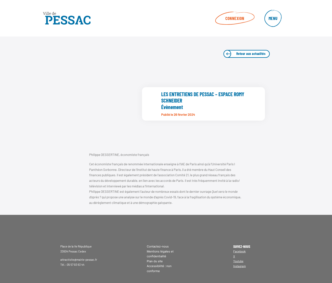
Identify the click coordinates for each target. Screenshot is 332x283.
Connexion (234, 18)
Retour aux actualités (251, 53)
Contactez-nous (158, 246)
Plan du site (155, 261)
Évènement (172, 107)
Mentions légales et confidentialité (160, 254)
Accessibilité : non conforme (159, 268)
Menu (273, 18)
